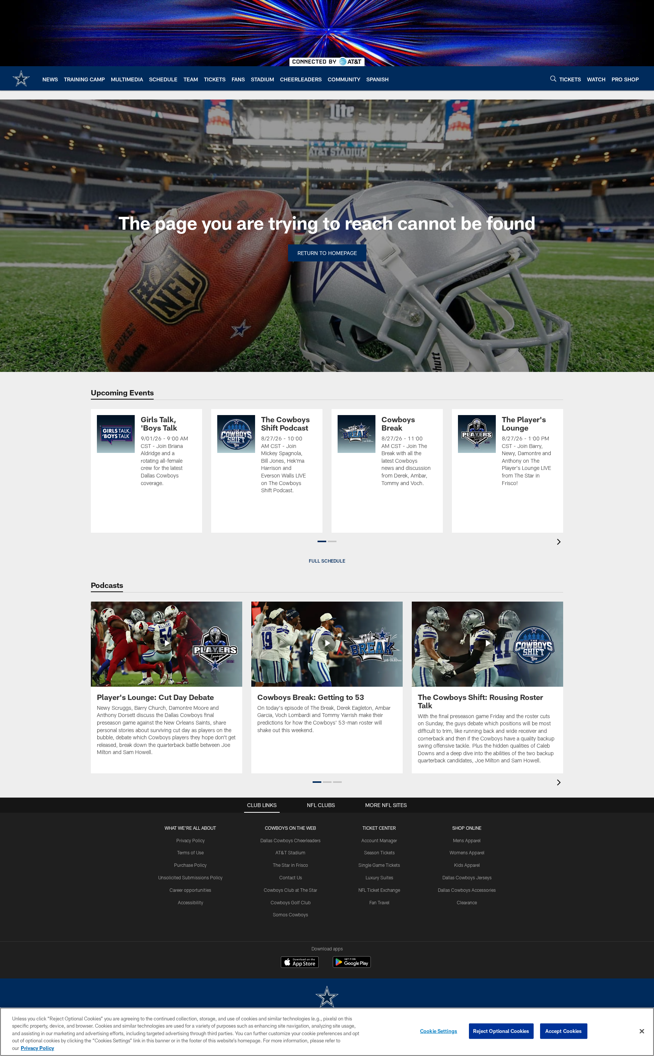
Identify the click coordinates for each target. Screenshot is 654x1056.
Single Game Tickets (379, 865)
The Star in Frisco (290, 865)
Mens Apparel (467, 840)
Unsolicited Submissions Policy (190, 877)
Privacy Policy (190, 840)
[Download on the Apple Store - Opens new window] (299, 962)
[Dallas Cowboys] (327, 997)
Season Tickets (379, 852)
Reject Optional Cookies (501, 1031)
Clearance (467, 902)
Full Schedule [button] (327, 560)
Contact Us (290, 877)
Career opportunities (190, 890)
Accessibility (190, 902)
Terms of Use (190, 852)
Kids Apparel (467, 865)
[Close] (642, 1031)
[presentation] (560, 543)
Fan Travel (379, 902)
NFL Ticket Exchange (379, 890)
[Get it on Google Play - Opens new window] (351, 965)
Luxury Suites (379, 877)
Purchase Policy (190, 865)
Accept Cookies (563, 1031)
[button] (322, 541)
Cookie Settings (438, 1031)
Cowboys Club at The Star (290, 890)
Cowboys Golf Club (291, 902)
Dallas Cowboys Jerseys (467, 877)
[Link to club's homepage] (21, 78)
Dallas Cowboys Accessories (467, 890)
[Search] (553, 78)
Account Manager (379, 840)
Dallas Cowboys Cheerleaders (290, 840)
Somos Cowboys (290, 914)
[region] (327, 1032)
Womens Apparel (467, 852)
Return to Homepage (327, 253)
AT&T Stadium (290, 852)
